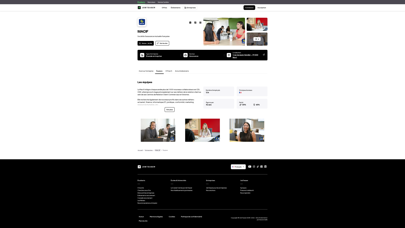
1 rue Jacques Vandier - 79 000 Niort (245, 56)
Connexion (249, 8)
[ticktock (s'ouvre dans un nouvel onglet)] (195, 22)
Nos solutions (210, 190)
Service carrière (163, 2)
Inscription (262, 8)
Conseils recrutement (145, 198)
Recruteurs (151, 2)
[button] (158, 130)
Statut (141, 217)
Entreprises (191, 8)
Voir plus (169, 110)
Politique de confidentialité (191, 217)
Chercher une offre (144, 190)
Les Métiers (141, 200)
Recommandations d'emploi (147, 203)
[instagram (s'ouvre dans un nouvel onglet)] (200, 22)
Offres (164, 8)
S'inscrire (141, 188)
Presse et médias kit (247, 190)
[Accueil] (146, 7)
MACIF (158, 150)
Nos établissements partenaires (181, 190)
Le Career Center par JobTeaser (181, 188)
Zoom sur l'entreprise (146, 71)
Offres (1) (168, 71)
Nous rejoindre (245, 193)
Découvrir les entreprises (146, 193)
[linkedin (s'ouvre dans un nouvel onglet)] (190, 22)
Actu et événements (182, 71)
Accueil (140, 150)
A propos (243, 188)
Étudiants (141, 2)
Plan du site (143, 221)
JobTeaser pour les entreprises (216, 188)
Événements (175, 8)
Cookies (172, 217)
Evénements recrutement (146, 195)
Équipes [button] (159, 71)
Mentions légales (156, 217)
